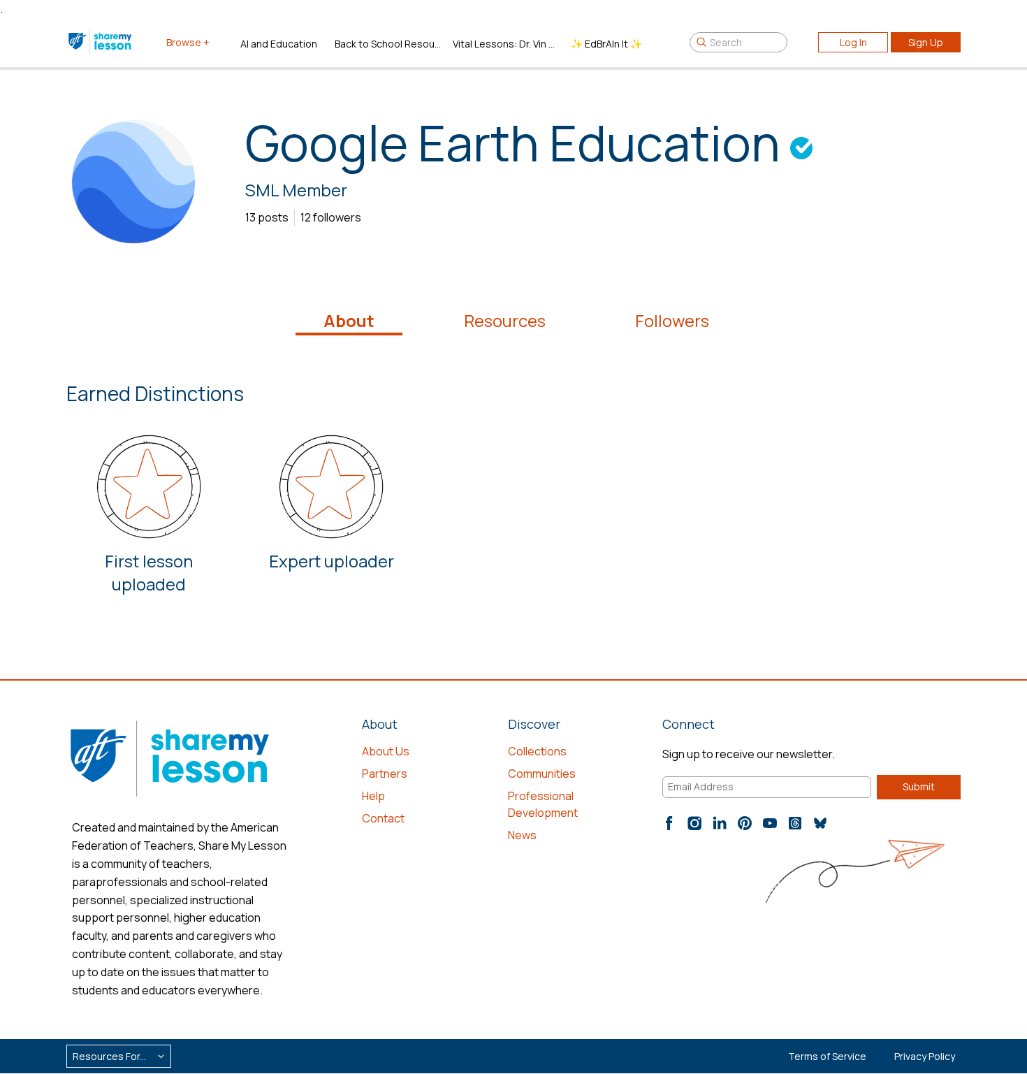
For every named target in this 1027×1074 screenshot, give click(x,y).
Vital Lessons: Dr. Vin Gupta (506, 43)
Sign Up (925, 42)
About (348, 321)
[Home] (101, 42)
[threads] (795, 823)
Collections (537, 751)
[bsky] (820, 823)
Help (373, 796)
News (522, 835)
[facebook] (669, 823)
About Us (385, 751)
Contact (383, 818)
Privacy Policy (924, 1056)
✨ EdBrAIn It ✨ (606, 43)
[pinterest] (745, 823)
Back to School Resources (388, 43)
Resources (505, 321)
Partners (384, 773)
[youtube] (770, 823)
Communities (542, 773)
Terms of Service (827, 1056)
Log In (853, 42)
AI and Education (278, 43)
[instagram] (694, 823)
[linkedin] (720, 823)
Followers (672, 321)
